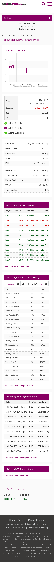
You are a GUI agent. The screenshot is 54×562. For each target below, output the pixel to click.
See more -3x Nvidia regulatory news (21, 457)
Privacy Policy (35, 520)
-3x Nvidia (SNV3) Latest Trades (20, 205)
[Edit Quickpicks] (49, 18)
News (44, 524)
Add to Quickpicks (16, 132)
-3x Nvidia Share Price (24, 35)
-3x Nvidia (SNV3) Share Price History (22, 277)
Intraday (9, 49)
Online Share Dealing (38, 527)
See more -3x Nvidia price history (19, 385)
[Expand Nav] (49, 4)
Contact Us (33, 524)
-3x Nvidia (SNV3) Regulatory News (21, 396)
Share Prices (11, 35)
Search (21, 520)
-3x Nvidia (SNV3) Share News (19, 468)
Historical (21, 49)
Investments (18, 527)
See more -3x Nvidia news (16, 475)
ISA (7, 527)
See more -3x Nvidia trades (16, 266)
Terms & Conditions (14, 524)
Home (12, 520)
